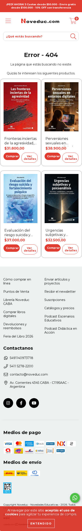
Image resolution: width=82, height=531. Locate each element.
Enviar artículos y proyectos (57, 281)
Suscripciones (54, 300)
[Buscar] (73, 36)
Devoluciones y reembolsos (15, 326)
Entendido (41, 523)
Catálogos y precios (59, 308)
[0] (73, 22)
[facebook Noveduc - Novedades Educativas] (21, 403)
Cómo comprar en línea (17, 281)
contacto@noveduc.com (29, 374)
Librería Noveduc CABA (16, 302)
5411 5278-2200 (21, 366)
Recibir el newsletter (60, 292)
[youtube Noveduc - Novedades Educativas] (34, 403)
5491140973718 (21, 358)
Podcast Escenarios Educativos (59, 318)
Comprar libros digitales (14, 314)
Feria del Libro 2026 (18, 336)
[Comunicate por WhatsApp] (75, 498)
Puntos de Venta (16, 292)
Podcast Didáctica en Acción (60, 330)
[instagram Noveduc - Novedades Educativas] (8, 403)
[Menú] (8, 21)
